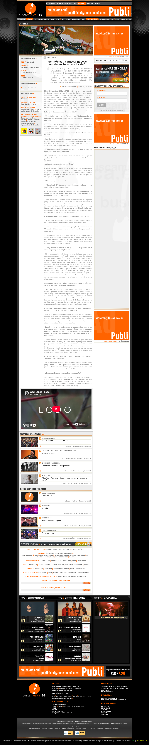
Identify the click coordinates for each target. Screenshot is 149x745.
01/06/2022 (87, 501)
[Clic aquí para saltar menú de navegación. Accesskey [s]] (74, 2)
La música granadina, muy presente (56, 466)
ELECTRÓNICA (63, 557)
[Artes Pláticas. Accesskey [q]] (126, 19)
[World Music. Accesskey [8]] (76, 19)
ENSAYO (66, 569)
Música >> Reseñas (71, 526)
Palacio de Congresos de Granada (31, 110)
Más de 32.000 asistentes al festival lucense (59, 441)
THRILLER (61, 565)
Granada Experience (28, 109)
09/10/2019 (87, 446)
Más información (142, 741)
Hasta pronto (47, 496)
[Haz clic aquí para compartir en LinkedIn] (34, 87)
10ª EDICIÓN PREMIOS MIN (51, 463)
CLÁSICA (72, 557)
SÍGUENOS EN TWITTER (116, 60)
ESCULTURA (63, 572)
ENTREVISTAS (57, 549)
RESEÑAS (74, 549)
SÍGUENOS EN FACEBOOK (110, 60)
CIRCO (74, 561)
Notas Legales (111, 723)
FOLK (47, 557)
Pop (22, 104)
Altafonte (33, 118)
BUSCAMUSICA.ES (48, 493)
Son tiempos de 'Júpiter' (51, 520)
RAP (87, 555)
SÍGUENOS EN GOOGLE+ (113, 60)
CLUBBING (67, 555)
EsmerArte (25, 118)
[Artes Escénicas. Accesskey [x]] (104, 19)
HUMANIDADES (58, 569)
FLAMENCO (40, 557)
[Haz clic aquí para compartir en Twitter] (28, 87)
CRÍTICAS (81, 549)
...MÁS (89, 696)
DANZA (60, 561)
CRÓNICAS (66, 549)
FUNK (78, 555)
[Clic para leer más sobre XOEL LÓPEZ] (29, 484)
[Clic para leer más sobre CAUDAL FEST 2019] (29, 446)
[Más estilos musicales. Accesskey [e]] (83, 19)
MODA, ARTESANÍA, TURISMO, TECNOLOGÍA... (72, 576)
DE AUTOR (29, 555)
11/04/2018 (30, 62)
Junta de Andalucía (27, 123)
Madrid (81, 483)
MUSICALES (67, 561)
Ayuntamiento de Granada (30, 125)
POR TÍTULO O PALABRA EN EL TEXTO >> (56, 580)
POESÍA (72, 569)
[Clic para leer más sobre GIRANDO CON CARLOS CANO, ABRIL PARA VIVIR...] (29, 459)
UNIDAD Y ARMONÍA (49, 530)
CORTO (86, 565)
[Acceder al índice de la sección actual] (46, 25)
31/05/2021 (87, 526)
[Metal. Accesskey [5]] (58, 19)
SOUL (83, 555)
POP (23, 555)
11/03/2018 (87, 471)
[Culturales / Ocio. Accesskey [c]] (92, 19)
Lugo (81, 446)
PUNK (52, 557)
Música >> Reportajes (69, 458)
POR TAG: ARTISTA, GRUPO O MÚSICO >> (55, 588)
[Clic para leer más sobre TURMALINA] (29, 514)
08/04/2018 (87, 458)
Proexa (23, 120)
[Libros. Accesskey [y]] (117, 19)
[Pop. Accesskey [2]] (35, 19)
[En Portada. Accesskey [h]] (22, 19)
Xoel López (24, 99)
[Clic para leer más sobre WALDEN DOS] (29, 526)
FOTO (50, 572)
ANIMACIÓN (69, 565)
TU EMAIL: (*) (101, 90)
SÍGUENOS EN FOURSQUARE (119, 60)
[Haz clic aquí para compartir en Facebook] (25, 87)
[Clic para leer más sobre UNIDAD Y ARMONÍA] (29, 538)
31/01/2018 (87, 483)
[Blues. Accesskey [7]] (68, 19)
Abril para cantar (48, 453)
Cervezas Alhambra (33, 120)
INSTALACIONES (83, 572)
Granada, (81, 87)
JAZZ (45, 555)
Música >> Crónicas (71, 513)
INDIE (74, 555)
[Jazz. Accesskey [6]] (63, 19)
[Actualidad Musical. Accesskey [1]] (30, 19)
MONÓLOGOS (81, 561)
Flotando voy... (48, 533)
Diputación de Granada (28, 121)
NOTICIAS (49, 549)
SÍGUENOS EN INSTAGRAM (122, 60)
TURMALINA (46, 505)
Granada (80, 458)
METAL (41, 555)
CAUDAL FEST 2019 (49, 438)
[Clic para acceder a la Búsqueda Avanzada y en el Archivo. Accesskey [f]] (56, 546)
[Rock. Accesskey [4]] (52, 19)
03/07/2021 (87, 513)
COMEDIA (47, 565)
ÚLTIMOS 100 (46, 561)
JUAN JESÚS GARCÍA (69, 87)
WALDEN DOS (46, 518)
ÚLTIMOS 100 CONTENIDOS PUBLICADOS (59, 553)
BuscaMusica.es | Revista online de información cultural (74, 720)
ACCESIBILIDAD (51, 4)
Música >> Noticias (72, 446)
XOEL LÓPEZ (46, 475)
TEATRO (54, 561)
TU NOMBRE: (101, 97)
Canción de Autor (30, 104)
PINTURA (56, 572)
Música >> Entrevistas (30, 67)
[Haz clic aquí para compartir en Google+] (31, 87)
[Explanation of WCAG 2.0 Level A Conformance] (80, 734)
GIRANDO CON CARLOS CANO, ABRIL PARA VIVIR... (59, 450)
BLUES (51, 555)
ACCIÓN (54, 565)
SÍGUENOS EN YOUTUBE (125, 60)
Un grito (45, 508)
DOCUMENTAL (78, 565)
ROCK (36, 555)
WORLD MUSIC (58, 555)
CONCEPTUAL (72, 572)
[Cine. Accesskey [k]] (112, 19)
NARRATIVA (48, 569)
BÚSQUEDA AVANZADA (90, 4)
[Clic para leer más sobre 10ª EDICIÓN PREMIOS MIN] (29, 471)
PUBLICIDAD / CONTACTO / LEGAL (67, 4)
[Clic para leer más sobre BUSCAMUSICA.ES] (29, 501)
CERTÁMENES (80, 569)
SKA (56, 557)
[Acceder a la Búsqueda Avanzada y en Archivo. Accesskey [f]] (111, 83)
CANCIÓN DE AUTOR (62, 695)
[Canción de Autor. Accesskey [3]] (43, 19)
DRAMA (41, 565)
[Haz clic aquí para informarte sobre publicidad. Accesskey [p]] (118, 676)
